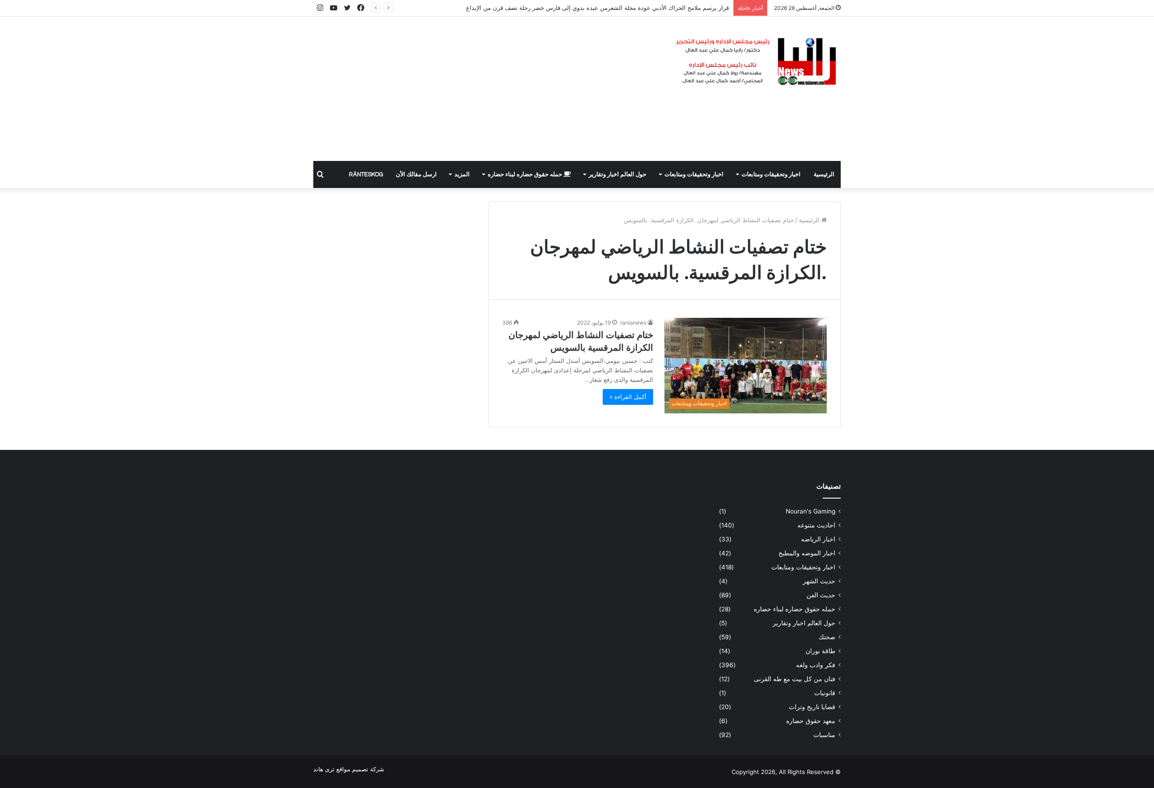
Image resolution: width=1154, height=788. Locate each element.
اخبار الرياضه (818, 539)
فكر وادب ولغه (815, 665)
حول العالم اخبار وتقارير (617, 174)
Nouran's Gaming (810, 511)
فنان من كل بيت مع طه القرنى (794, 679)
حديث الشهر (819, 581)
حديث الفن (820, 595)
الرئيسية (824, 174)
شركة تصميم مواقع (360, 769)
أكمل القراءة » (627, 396)
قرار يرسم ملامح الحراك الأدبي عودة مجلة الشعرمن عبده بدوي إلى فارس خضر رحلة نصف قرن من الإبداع (597, 7)
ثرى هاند (323, 769)
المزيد (462, 174)
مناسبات (824, 734)
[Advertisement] (486, 89)
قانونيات (824, 692)
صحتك (827, 637)
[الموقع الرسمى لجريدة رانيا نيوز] (757, 62)
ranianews (633, 322)
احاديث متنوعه (816, 525)
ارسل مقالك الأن (416, 174)
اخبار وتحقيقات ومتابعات (771, 174)
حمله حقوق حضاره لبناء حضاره (525, 174)
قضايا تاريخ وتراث (812, 706)
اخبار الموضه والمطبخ (806, 553)
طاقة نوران (820, 651)
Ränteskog (366, 174)
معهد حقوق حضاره (810, 720)
